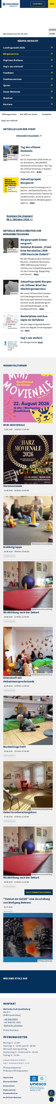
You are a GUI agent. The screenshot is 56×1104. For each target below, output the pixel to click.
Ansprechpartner (13, 1067)
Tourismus (37, 4)
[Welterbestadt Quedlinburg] (28, 1017)
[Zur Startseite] (10, 5)
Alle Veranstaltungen (38, 892)
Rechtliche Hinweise (12, 1097)
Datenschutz (9, 1086)
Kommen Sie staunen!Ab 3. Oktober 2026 (20, 217)
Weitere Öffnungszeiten (16, 1070)
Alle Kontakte (11, 1030)
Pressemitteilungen (27, 135)
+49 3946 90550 (10, 1019)
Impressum (8, 1077)
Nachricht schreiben (13, 1025)
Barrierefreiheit (10, 1081)
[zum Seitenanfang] (51, 1099)
